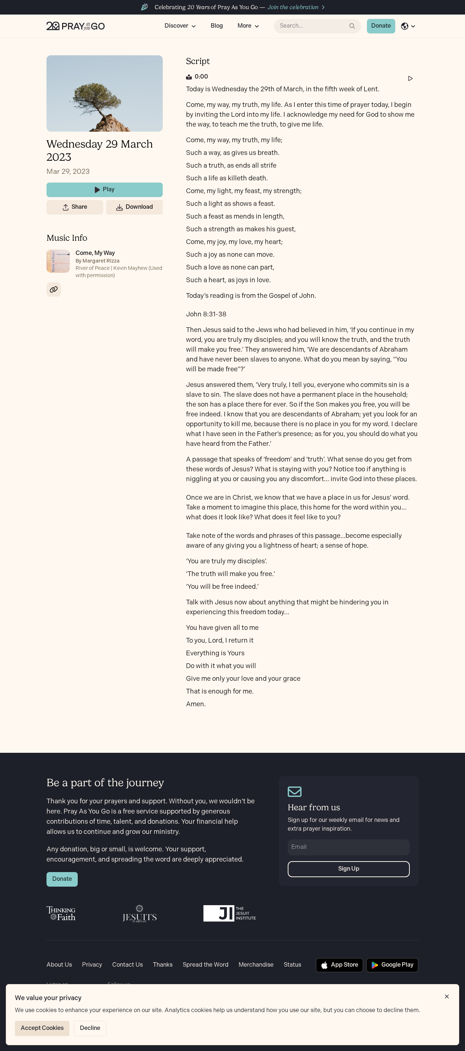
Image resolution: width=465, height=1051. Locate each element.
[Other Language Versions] (408, 26)
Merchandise (256, 965)
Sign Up (348, 869)
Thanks (163, 965)
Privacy (92, 965)
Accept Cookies (42, 1028)
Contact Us (127, 965)
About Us (59, 965)
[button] (66, 207)
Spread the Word (206, 965)
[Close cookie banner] (447, 996)
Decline (90, 1028)
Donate (381, 26)
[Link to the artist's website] (53, 289)
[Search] (352, 26)
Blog (217, 26)
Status (292, 965)
